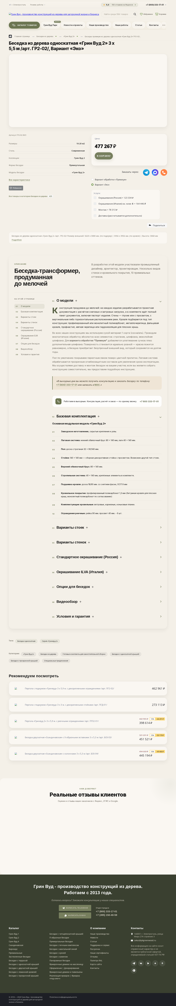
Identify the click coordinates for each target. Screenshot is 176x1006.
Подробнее (17, 240)
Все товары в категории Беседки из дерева (30, 196)
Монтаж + (107, 209)
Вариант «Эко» (102, 184)
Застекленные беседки (19, 956)
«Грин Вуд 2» (28, 654)
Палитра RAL (96, 960)
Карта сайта (96, 964)
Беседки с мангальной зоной (63, 949)
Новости (94, 937)
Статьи (138, 25)
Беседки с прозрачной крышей (24, 660)
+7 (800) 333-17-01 (66, 384)
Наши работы (121, 25)
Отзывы (94, 956)
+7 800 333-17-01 (149, 401)
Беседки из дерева (48, 654)
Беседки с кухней (58, 953)
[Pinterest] (134, 970)
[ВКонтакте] (141, 963)
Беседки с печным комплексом (64, 945)
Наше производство (99, 25)
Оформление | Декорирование (64, 968)
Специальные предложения (56, 660)
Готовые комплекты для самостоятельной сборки (84, 654)
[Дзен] (155, 963)
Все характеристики (19, 179)
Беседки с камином (59, 956)
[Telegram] (134, 963)
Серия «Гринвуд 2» (50, 641)
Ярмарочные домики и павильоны (66, 972)
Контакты (154, 25)
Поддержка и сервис (100, 945)
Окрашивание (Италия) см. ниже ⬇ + (122, 203)
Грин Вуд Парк (50, 25)
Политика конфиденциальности (63, 997)
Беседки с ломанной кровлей (22, 972)
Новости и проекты (73, 25)
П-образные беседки (59, 937)
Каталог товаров (27, 25)
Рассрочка (95, 949)
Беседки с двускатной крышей (23, 968)
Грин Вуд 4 (14, 941)
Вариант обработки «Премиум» (111, 179)
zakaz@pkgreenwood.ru (145, 940)
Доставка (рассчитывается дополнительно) (120, 215)
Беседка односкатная (26, 641)
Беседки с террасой (18, 960)
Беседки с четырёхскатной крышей (66, 934)
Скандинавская (16, 945)
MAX (97, 384)
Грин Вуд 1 (14, 934)
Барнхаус (13, 949)
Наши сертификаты (99, 953)
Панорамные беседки (60, 960)
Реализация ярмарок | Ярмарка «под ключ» (65, 977)
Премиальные (15, 953)
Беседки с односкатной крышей (125, 654)
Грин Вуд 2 (14, 937)
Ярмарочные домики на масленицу (66, 964)
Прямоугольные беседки (61, 941)
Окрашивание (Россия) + (116, 197)
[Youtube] (148, 963)
